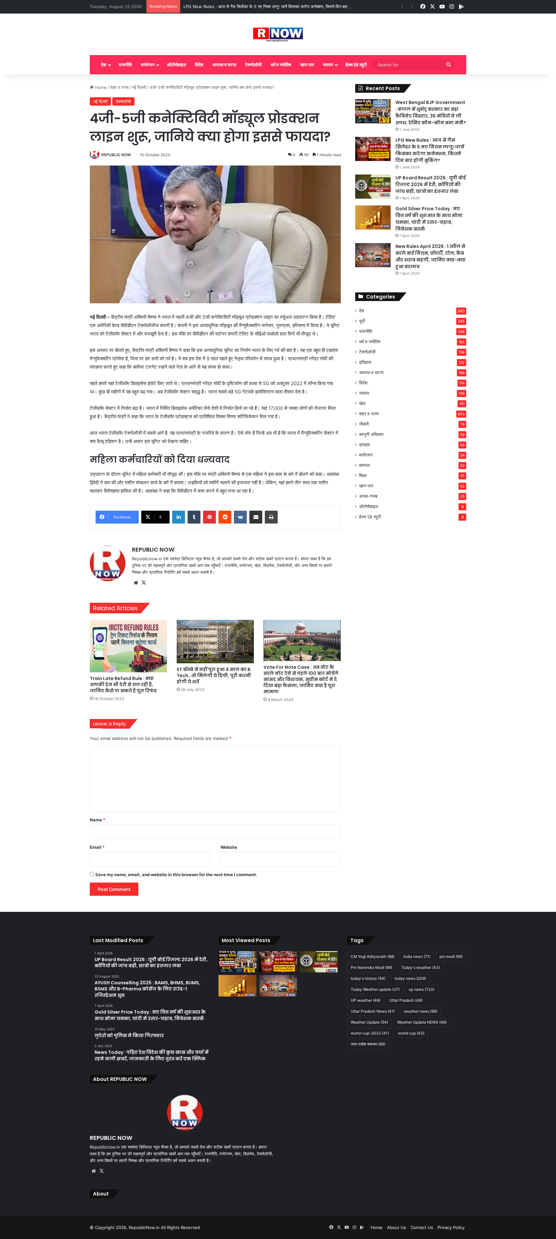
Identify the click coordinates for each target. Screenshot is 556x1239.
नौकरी (364, 424)
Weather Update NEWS (422, 1022)
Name (97, 819)
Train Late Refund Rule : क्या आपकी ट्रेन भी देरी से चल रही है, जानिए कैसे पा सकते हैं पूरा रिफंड (123, 684)
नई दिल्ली (139, 87)
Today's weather (420, 967)
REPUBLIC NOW (116, 154)
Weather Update (369, 1022)
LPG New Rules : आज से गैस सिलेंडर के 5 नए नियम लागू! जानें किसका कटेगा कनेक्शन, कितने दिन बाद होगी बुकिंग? (275, 6)
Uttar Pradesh (405, 1000)
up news (421, 989)
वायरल (364, 465)
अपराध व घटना (224, 64)
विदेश (199, 64)
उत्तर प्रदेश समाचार (368, 1044)
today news (410, 978)
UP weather (365, 1000)
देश (103, 64)
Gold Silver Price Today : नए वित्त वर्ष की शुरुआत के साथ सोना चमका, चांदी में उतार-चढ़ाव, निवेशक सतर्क (429, 218)
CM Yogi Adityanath (372, 956)
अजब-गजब (368, 496)
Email (97, 847)
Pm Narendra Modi (371, 967)
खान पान (307, 64)
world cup (411, 1033)
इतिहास (365, 362)
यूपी (362, 321)
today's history (368, 978)
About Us (396, 1227)
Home (100, 87)
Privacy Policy (451, 1227)
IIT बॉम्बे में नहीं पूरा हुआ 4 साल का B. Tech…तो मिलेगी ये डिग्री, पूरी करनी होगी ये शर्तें (214, 675)
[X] (143, 583)
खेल (362, 403)
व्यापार (328, 64)
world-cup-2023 (370, 1033)
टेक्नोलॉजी (253, 64)
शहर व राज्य (119, 87)
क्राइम (364, 444)
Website (228, 847)
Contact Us (422, 1227)
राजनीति (125, 64)
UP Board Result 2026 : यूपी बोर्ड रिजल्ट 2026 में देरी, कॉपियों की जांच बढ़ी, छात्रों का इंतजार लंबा (430, 184)
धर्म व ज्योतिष (281, 64)
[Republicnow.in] (278, 34)
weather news (420, 1011)
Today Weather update (375, 989)
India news (417, 956)
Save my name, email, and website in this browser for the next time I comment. (176, 874)
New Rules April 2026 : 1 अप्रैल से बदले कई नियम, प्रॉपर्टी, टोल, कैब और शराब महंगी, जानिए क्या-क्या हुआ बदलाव (430, 256)
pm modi (451, 956)
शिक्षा (363, 475)
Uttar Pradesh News (373, 1011)
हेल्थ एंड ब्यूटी (356, 64)
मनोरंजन (147, 64)
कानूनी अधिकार (371, 434)
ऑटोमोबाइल (176, 64)
